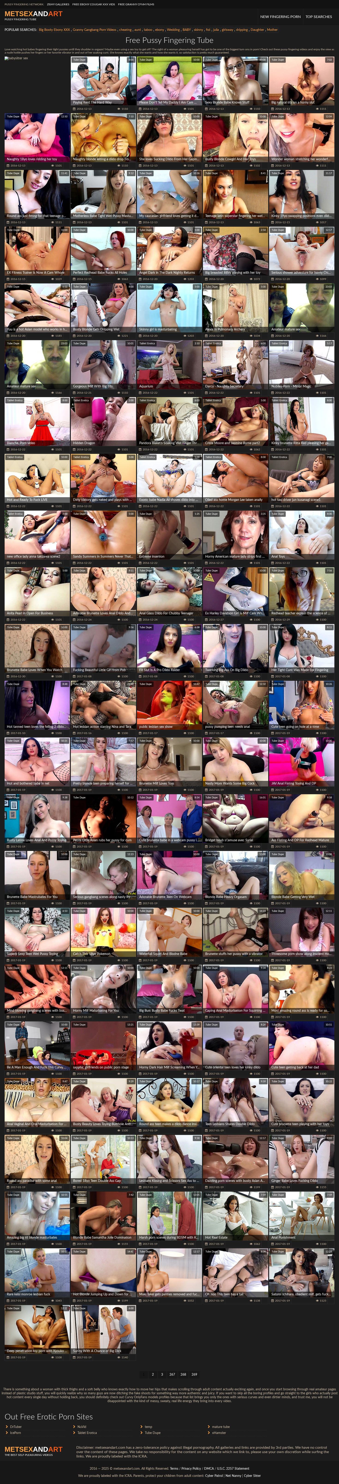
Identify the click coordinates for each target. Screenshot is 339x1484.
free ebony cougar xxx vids (93, 4)
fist (208, 30)
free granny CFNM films (136, 4)
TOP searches (319, 17)
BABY (187, 30)
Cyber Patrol (214, 1476)
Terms (174, 1468)
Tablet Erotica (147, 343)
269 (194, 1374)
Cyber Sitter (252, 1476)
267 (172, 1374)
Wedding (173, 30)
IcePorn (15, 1433)
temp (148, 1427)
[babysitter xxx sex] (37, 81)
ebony (159, 30)
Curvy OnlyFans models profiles (147, 1397)
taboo (148, 30)
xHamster (219, 1433)
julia (216, 30)
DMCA (209, 1468)
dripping (242, 30)
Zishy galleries (58, 4)
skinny (198, 30)
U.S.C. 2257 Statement (233, 1468)
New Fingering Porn (280, 17)
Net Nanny (233, 1476)
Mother (272, 30)
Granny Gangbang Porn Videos (94, 30)
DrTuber (16, 1427)
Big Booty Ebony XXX (54, 30)
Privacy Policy (191, 1468)
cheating (125, 30)
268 (183, 1374)
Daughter (257, 30)
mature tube (221, 1427)
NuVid (81, 1427)
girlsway (227, 30)
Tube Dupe (79, 60)
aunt (137, 30)
